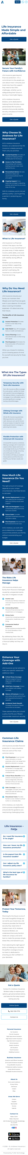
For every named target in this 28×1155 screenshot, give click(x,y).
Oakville (14, 1108)
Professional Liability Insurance (14, 1067)
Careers (14, 1088)
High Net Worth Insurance (14, 1041)
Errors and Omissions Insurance (14, 1062)
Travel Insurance (14, 1050)
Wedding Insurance (14, 1052)
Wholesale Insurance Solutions (14, 1071)
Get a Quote (14, 39)
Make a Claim (14, 1116)
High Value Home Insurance (14, 1036)
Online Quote (14, 1005)
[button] (26, 2)
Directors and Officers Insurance (14, 1060)
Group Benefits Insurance (14, 1065)
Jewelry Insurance (14, 1045)
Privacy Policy (14, 1084)
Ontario (14, 1099)
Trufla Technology (18, 1153)
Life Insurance (14, 1047)
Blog (14, 1091)
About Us (14, 1079)
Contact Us (14, 1017)
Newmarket (14, 1103)
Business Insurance (14, 1057)
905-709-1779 (15, 1011)
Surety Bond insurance (14, 1069)
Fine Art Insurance (14, 1034)
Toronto (14, 1106)
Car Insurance (14, 1032)
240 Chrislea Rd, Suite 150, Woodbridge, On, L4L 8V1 (14, 1121)
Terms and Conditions (14, 1082)
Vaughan (14, 1101)
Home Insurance (14, 1043)
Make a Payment (14, 1119)
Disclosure (14, 1086)
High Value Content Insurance (14, 1038)
